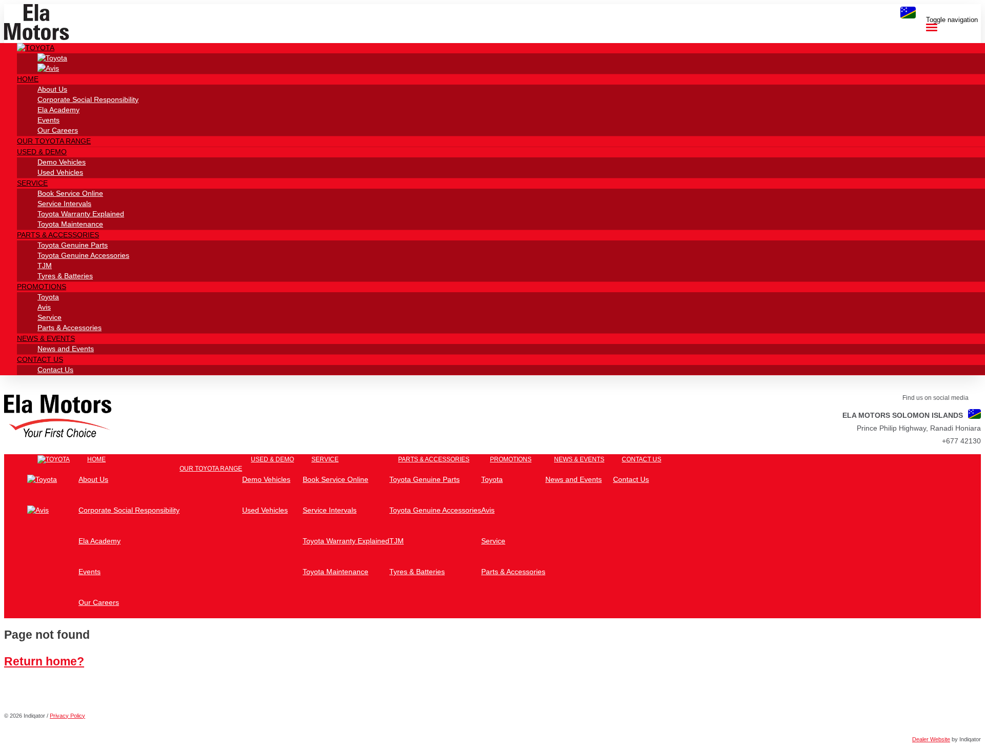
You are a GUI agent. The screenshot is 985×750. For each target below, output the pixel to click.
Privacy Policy (67, 716)
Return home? (44, 661)
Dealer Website (931, 739)
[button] (35, 48)
